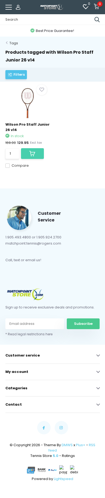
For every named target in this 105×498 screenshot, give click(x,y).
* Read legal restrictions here (28, 334)
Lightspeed (63, 478)
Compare (20, 165)
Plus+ (80, 445)
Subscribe (83, 323)
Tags (13, 43)
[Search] (97, 19)
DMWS (67, 445)
